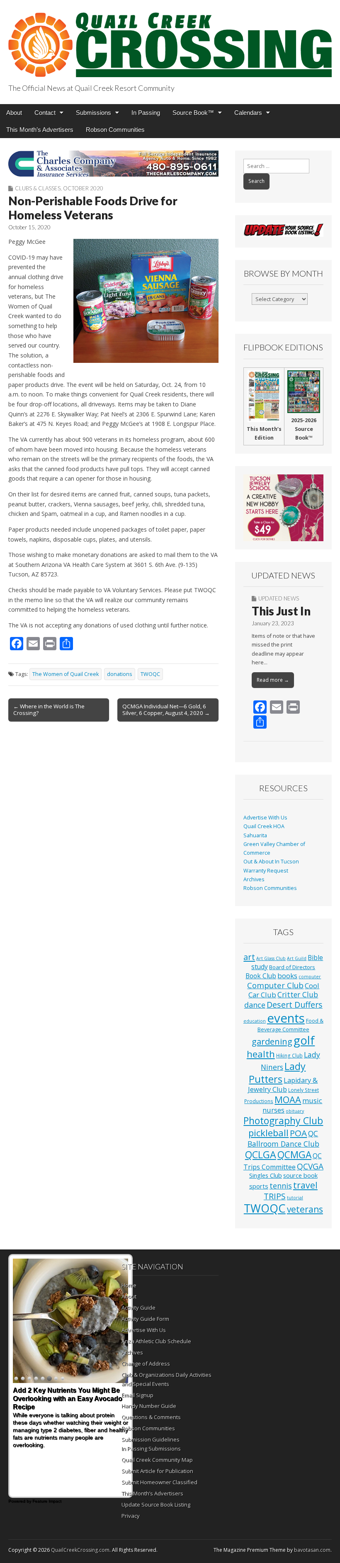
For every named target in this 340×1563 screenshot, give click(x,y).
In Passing (145, 112)
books (287, 975)
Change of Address (145, 1363)
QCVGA (310, 1166)
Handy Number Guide (148, 1406)
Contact (45, 112)
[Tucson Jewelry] (283, 507)
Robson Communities (115, 129)
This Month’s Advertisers (39, 129)
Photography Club (283, 1120)
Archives (254, 879)
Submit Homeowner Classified (159, 1482)
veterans (305, 1209)
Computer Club (275, 985)
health (261, 1054)
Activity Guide (138, 1307)
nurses (273, 1110)
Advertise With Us (265, 817)
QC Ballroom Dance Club (283, 1138)
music (312, 1100)
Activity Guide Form (145, 1318)
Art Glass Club (271, 958)
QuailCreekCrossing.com (80, 1549)
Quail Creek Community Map (157, 1459)
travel (305, 1185)
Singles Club (265, 1175)
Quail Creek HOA (263, 826)
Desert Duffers (295, 1004)
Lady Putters (277, 1073)
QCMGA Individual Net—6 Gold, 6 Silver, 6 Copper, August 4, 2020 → (166, 709)
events (286, 1018)
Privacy (130, 1515)
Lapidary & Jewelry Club (283, 1085)
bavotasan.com (312, 1549)
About (14, 112)
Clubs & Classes (38, 188)
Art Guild (296, 958)
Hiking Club (289, 1055)
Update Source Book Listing (155, 1504)
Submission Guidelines (150, 1439)
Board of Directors (292, 967)
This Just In (281, 611)
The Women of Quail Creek (65, 674)
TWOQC (150, 674)
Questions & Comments (151, 1417)
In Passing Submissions (151, 1448)
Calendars (248, 112)
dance (254, 1005)
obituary (295, 1111)
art (249, 957)
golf (304, 1040)
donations (119, 674)
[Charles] (113, 164)
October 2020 (83, 188)
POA (298, 1133)
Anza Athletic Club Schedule (156, 1341)
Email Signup (137, 1395)
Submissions (93, 112)
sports (258, 1186)
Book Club (260, 975)
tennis (281, 1186)
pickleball (268, 1133)
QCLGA (260, 1154)
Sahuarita (255, 835)
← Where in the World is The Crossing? (49, 709)
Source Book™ (193, 112)
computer (310, 977)
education (254, 1021)
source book (300, 1175)
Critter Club (297, 994)
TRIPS (275, 1196)
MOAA (287, 1100)
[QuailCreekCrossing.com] (170, 40)
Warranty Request (265, 870)
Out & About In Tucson (271, 861)
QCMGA (294, 1154)
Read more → (273, 679)
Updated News (278, 598)
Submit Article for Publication (157, 1471)
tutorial (295, 1198)
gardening (272, 1041)
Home (128, 1285)
